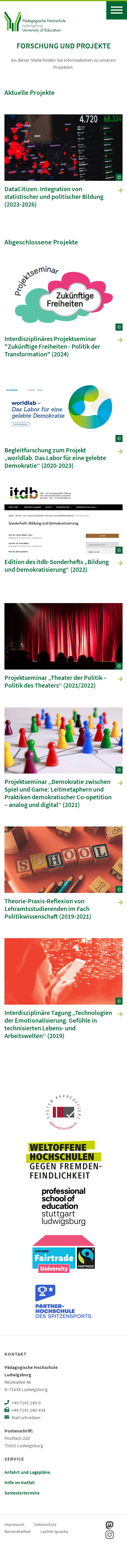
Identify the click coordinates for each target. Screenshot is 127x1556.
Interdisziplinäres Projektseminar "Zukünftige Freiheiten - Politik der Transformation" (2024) (52, 346)
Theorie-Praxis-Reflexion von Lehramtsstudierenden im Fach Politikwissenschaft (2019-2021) (47, 908)
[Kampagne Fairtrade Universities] (64, 1254)
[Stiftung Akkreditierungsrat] (63, 1112)
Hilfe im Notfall (19, 1482)
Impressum (14, 1524)
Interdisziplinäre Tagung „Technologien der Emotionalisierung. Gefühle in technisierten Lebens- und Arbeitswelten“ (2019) (58, 1024)
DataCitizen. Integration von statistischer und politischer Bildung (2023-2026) (53, 196)
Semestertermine (22, 1493)
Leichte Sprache (54, 1531)
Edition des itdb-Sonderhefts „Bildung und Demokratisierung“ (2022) (56, 566)
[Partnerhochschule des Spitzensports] (63, 1301)
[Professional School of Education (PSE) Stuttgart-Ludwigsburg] (63, 1207)
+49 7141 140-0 (26, 1403)
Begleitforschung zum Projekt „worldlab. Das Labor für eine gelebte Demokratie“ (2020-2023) (55, 458)
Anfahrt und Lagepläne (27, 1472)
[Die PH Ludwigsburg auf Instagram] (109, 1534)
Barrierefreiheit (17, 1531)
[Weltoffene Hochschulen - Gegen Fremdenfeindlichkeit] (64, 1159)
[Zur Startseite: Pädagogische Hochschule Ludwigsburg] (35, 21)
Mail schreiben (25, 1417)
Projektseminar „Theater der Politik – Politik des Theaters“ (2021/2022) (55, 681)
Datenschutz (45, 1524)
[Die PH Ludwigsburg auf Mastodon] (109, 1525)
